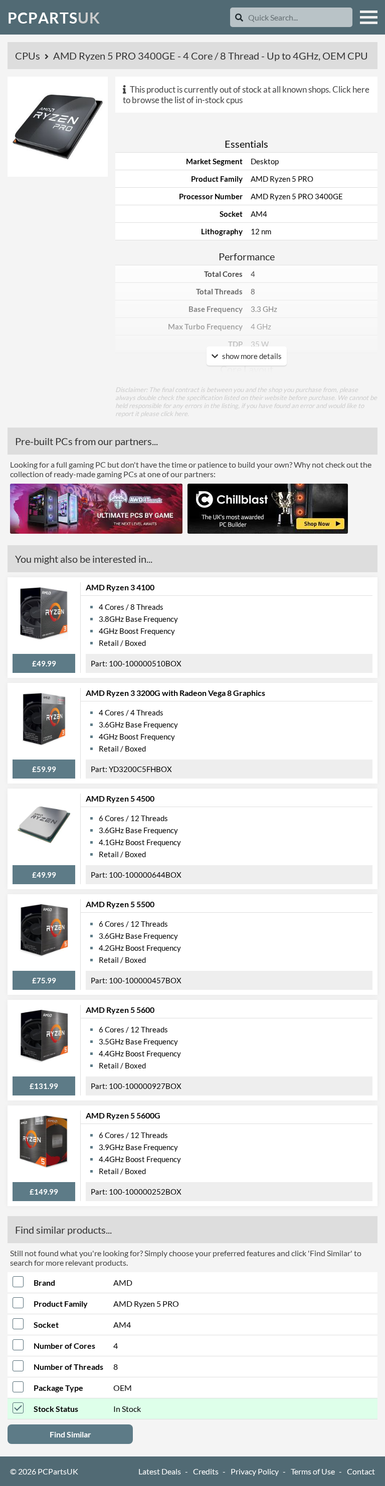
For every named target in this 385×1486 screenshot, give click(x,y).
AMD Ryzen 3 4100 (120, 587)
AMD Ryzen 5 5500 (120, 904)
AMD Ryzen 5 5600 (120, 1009)
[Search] (239, 17)
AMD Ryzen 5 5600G (123, 1115)
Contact (361, 1471)
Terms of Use (313, 1471)
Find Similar (70, 1434)
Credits (206, 1471)
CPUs (28, 56)
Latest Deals (159, 1471)
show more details (251, 355)
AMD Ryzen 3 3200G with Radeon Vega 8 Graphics (175, 692)
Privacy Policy (255, 1471)
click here (173, 414)
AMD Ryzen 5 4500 (120, 798)
